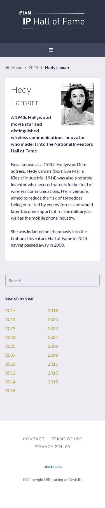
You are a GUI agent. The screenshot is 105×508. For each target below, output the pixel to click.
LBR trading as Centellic (63, 479)
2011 (53, 363)
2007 (10, 355)
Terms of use (66, 438)
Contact (34, 438)
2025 (10, 346)
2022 (53, 328)
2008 (53, 355)
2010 (10, 363)
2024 (53, 337)
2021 (10, 328)
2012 (10, 372)
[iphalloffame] (52, 27)
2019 (10, 319)
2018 (53, 310)
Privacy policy (52, 446)
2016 (10, 390)
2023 (10, 337)
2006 (53, 346)
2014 (10, 381)
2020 (53, 319)
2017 (10, 310)
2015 (53, 381)
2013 (53, 372)
